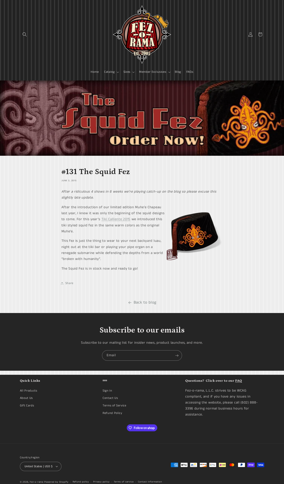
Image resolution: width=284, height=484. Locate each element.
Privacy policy (101, 481)
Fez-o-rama (36, 482)
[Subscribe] (177, 355)
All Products (28, 390)
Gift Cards (27, 405)
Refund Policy (112, 413)
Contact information (150, 481)
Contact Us (110, 398)
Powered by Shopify (56, 482)
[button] (25, 34)
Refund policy (81, 481)
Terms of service (124, 481)
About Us (26, 398)
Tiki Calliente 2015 (115, 219)
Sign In (107, 390)
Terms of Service (114, 405)
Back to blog (145, 302)
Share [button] (69, 283)
